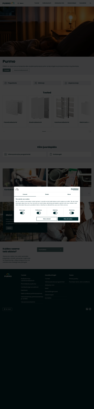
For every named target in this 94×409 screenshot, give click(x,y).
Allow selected (47, 218)
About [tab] (69, 194)
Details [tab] (47, 194)
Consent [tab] (25, 194)
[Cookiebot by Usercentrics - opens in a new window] (72, 189)
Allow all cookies (68, 218)
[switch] (39, 213)
